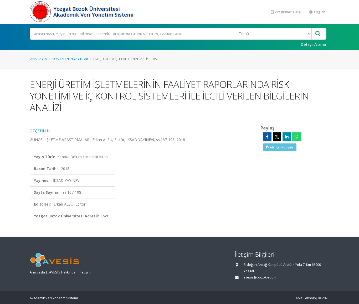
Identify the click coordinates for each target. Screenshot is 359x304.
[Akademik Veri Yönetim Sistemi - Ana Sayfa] (41, 12)
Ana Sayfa (38, 59)
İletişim (85, 272)
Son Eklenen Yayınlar (70, 59)
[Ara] (318, 34)
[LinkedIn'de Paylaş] (287, 136)
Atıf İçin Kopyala (281, 147)
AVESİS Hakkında (62, 272)
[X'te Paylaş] (277, 136)
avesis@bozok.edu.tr (260, 277)
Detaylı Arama (313, 44)
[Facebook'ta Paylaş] (267, 136)
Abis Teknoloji (306, 298)
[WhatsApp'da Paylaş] (296, 136)
